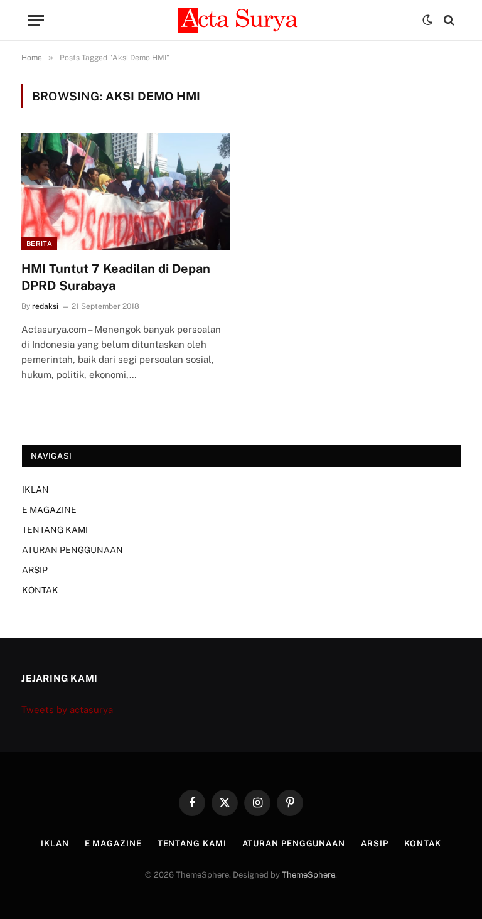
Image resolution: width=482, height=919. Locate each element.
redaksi (45, 306)
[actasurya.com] (241, 20)
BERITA (39, 243)
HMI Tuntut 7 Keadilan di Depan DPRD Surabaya (115, 277)
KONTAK (40, 590)
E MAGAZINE (49, 510)
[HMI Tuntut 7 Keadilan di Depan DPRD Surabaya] (125, 191)
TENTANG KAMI (55, 530)
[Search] (447, 20)
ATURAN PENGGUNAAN (72, 550)
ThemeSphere (308, 874)
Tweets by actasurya (67, 709)
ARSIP (35, 570)
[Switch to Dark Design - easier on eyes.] (427, 20)
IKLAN (35, 490)
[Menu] (36, 20)
